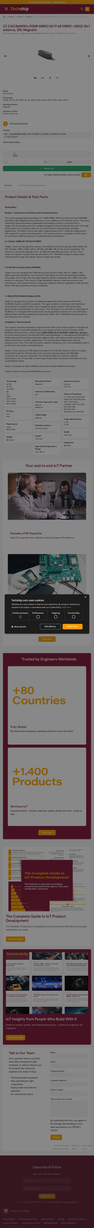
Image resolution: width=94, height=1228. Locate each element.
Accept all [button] (72, 626)
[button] (18, 626)
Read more (66, 607)
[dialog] (47, 614)
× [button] (85, 597)
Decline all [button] (50, 626)
